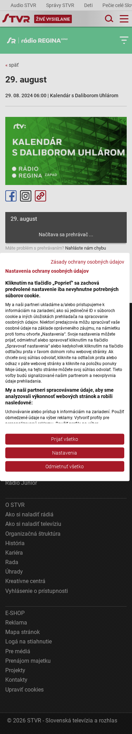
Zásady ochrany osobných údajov (87, 261)
